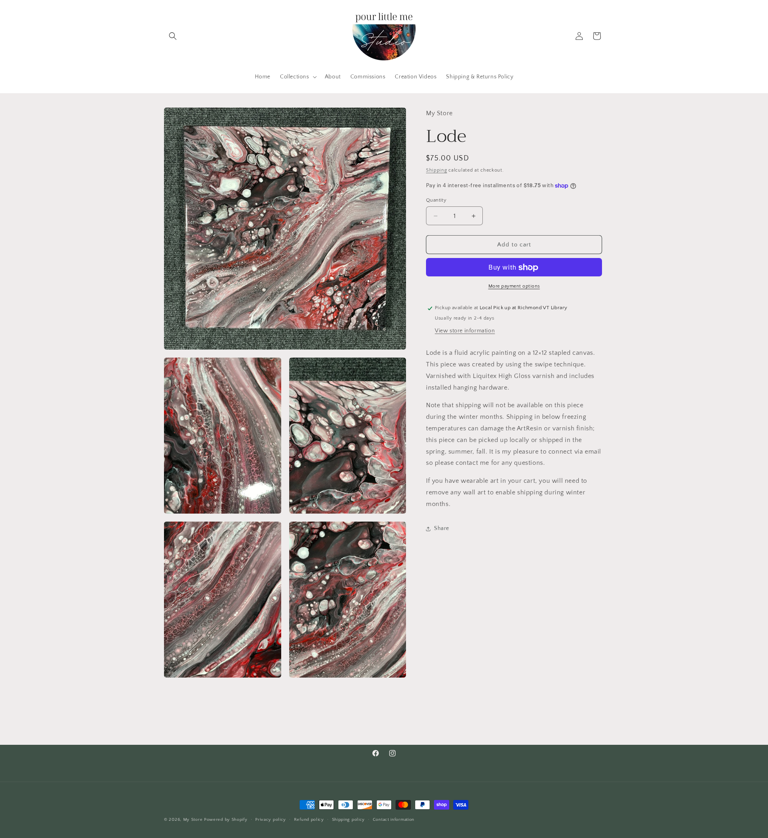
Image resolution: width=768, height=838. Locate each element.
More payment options (514, 286)
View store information (465, 331)
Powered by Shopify (226, 819)
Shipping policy (348, 819)
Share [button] (441, 528)
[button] (173, 36)
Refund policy (309, 819)
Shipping (436, 170)
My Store (193, 819)
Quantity (436, 200)
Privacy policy (270, 819)
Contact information (393, 819)
